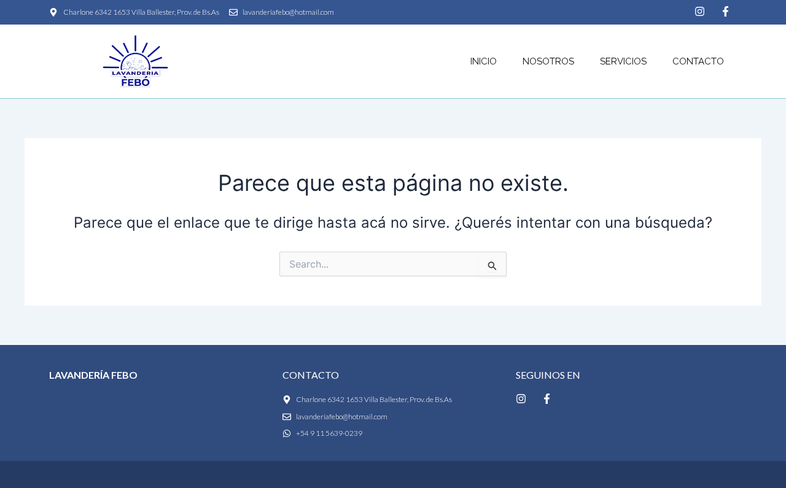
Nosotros (548, 61)
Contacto (698, 61)
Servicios (623, 61)
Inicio (483, 61)
